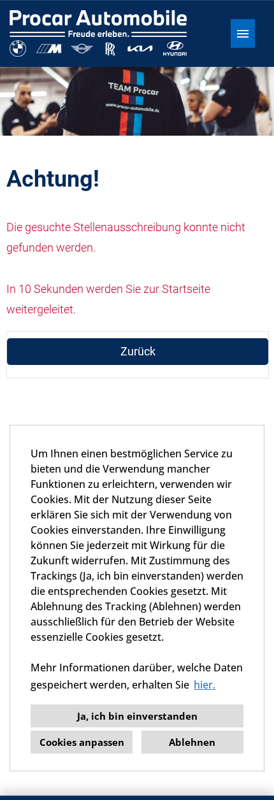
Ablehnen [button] (192, 742)
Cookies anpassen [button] (82, 742)
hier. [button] (204, 685)
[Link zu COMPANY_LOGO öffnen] (98, 33)
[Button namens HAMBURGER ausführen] (243, 33)
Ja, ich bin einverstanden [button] (137, 716)
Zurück (137, 351)
